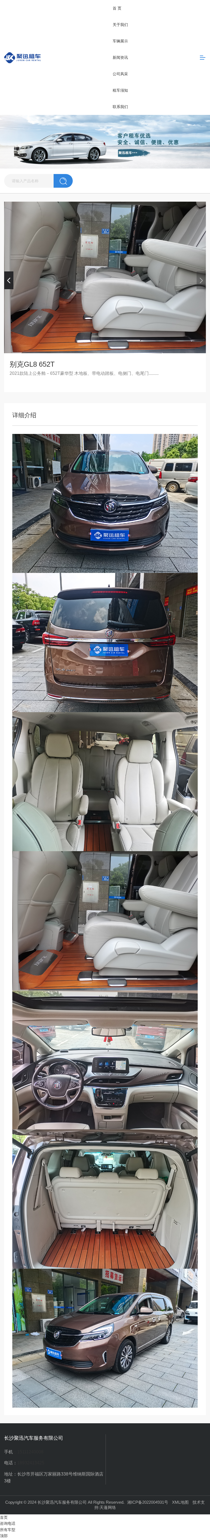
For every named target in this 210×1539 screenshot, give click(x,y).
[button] (9, 280)
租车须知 (120, 90)
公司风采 (120, 74)
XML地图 (180, 1502)
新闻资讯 (120, 57)
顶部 (4, 1536)
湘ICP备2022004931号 (147, 1502)
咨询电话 (7, 1523)
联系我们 (120, 107)
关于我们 (120, 24)
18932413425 (30, 1462)
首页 (4, 1517)
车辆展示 (120, 41)
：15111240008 (28, 1452)
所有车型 (7, 1530)
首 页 (117, 8)
